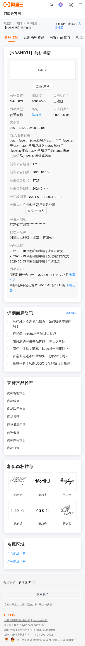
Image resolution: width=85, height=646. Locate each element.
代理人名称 (18, 232)
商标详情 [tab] (11, 37)
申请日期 (59, 108)
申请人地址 (18, 219)
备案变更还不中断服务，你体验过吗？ (40, 355)
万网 (19, 23)
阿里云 (8, 23)
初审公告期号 (19, 164)
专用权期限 (18, 196)
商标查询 (13, 448)
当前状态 (59, 95)
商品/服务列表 (20, 135)
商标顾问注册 (16, 440)
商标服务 (32, 23)
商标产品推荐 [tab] (60, 37)
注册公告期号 (19, 180)
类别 (35, 108)
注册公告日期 (19, 188)
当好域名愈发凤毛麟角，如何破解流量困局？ (42, 324)
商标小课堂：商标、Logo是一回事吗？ (41, 348)
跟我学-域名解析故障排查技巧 (34, 333)
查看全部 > (72, 313)
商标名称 (16, 95)
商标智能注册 (16, 393)
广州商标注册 (16, 561)
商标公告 (16, 269)
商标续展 (13, 401)
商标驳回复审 (16, 408)
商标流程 (16, 245)
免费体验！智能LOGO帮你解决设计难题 (41, 363)
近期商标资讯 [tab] (34, 37)
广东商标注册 (16, 553)
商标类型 (16, 108)
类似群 (15, 122)
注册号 (36, 95)
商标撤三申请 (16, 424)
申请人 (15, 204)
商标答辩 (13, 416)
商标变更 (13, 432)
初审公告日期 (19, 172)
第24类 (37, 114)
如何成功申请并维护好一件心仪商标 (39, 341)
